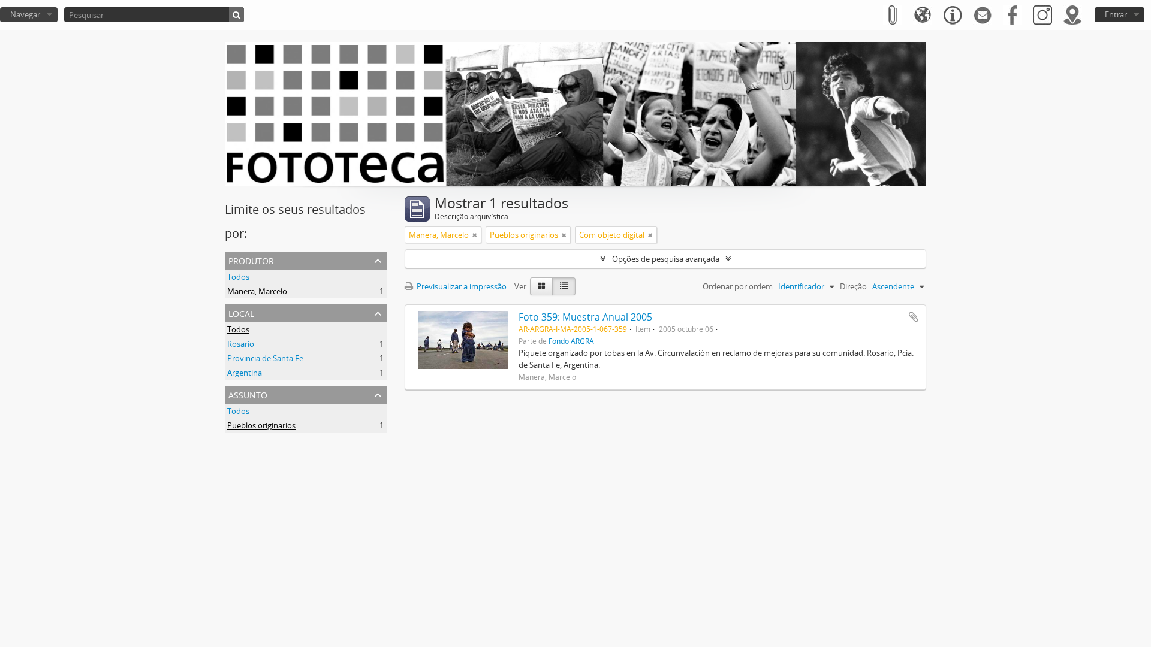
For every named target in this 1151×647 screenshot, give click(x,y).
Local (241, 312)
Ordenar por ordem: (739, 286)
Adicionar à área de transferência (914, 317)
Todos (238, 276)
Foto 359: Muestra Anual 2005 (585, 317)
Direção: (854, 286)
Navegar (25, 14)
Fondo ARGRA (571, 341)
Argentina (244, 372)
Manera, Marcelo (257, 291)
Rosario (240, 343)
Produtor (251, 260)
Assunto (247, 394)
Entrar (1116, 14)
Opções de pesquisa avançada (665, 258)
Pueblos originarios (261, 425)
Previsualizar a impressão (461, 286)
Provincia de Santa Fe (265, 358)
